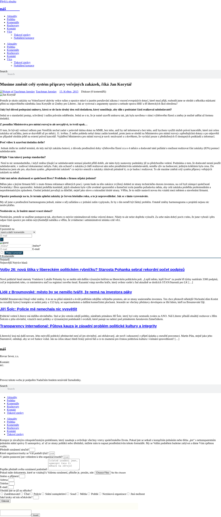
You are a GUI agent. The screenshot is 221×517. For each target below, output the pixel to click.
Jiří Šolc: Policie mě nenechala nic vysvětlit (38, 309)
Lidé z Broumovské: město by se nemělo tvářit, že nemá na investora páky (66, 292)
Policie (37, 493)
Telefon (4, 483)
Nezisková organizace (114, 493)
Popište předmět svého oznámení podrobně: (24, 469)
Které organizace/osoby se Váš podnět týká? (24, 453)
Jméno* (36, 245)
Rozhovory (13, 25)
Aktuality (12, 16)
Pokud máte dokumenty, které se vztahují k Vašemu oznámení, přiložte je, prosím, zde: (47, 472)
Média (83, 493)
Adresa (4, 479)
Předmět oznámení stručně (14, 449)
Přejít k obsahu (8, 1)
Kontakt (11, 28)
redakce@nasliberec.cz (12, 368)
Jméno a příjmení (9, 476)
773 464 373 (11, 365)
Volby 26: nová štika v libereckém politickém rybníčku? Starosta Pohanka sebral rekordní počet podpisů (92, 269)
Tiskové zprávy (22, 34)
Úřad (27, 493)
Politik (94, 493)
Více (9, 31)
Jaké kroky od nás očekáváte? (16, 497)
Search (3, 71)
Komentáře (13, 22)
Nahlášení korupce (24, 37)
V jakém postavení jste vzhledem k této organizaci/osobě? (32, 456)
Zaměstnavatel (12, 493)
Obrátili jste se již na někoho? (16, 490)
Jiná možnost (138, 493)
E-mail (36, 249)
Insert (36, 515)
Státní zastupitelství (55, 493)
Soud (73, 493)
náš (10, 9)
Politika (11, 19)
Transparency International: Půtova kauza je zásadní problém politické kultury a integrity (78, 326)
